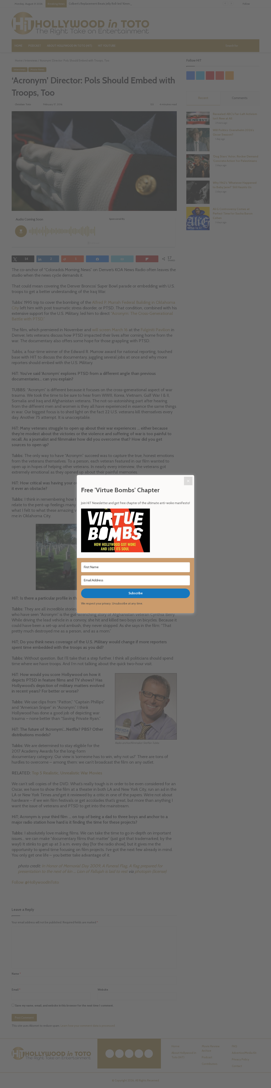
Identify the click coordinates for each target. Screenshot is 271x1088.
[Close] (188, 481)
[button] (135, 531)
